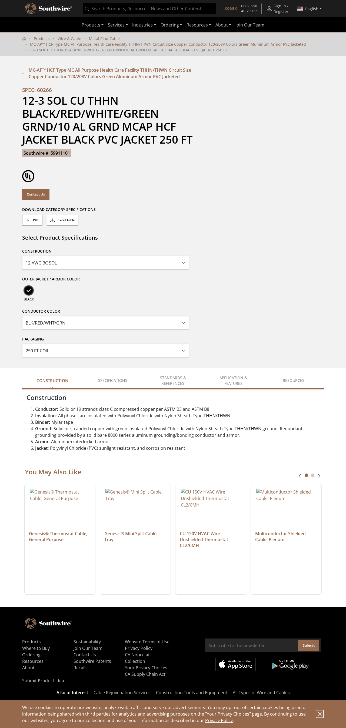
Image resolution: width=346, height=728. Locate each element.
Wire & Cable (69, 38)
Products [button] (91, 25)
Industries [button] (142, 25)
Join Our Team (249, 25)
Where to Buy (36, 648)
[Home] (24, 38)
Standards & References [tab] (173, 380)
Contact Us (36, 194)
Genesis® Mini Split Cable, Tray (131, 536)
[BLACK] (28, 290)
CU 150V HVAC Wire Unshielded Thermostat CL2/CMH (204, 539)
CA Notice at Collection (137, 658)
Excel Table (66, 220)
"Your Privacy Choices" (228, 714)
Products (42, 38)
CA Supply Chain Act (145, 674)
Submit (309, 645)
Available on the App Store (235, 664)
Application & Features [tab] (233, 380)
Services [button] (116, 25)
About (28, 668)
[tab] (306, 475)
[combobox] (149, 8)
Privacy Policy (219, 720)
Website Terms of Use (147, 642)
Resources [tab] (293, 380)
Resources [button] (197, 25)
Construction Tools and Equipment (191, 693)
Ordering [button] (170, 25)
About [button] (221, 25)
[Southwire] (48, 8)
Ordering (31, 655)
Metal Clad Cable (104, 38)
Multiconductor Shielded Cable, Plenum (281, 536)
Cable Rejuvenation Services (122, 693)
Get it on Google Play (290, 664)
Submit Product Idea (43, 681)
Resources (33, 661)
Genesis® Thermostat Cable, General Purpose (58, 536)
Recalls (81, 668)
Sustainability (87, 642)
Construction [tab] (52, 380)
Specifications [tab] (112, 380)
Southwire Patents (92, 661)
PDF (35, 220)
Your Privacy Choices (146, 668)
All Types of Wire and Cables (261, 693)
